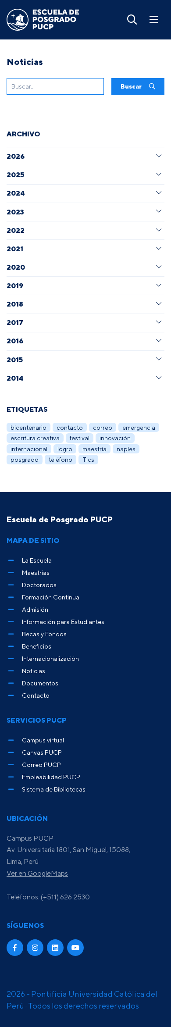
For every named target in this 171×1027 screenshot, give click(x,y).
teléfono (60, 459)
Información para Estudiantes (63, 621)
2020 (16, 267)
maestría (94, 449)
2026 (16, 156)
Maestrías (36, 572)
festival (79, 438)
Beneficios (36, 646)
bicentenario (28, 427)
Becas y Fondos (44, 634)
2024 (16, 193)
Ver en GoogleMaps (37, 873)
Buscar (132, 86)
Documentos (40, 683)
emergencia (138, 427)
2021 (15, 248)
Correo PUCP (41, 764)
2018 (15, 304)
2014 (15, 378)
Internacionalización (50, 658)
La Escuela (37, 560)
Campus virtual (43, 740)
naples (126, 449)
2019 (15, 285)
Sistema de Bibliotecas (54, 789)
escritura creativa (35, 438)
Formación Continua (50, 597)
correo (102, 427)
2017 (15, 322)
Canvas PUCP (42, 752)
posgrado (25, 459)
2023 (15, 211)
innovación (115, 438)
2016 (15, 340)
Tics (88, 459)
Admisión (35, 609)
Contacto (36, 695)
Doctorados (39, 584)
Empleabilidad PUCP (51, 777)
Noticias (33, 670)
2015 (15, 359)
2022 (16, 230)
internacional (29, 449)
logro (64, 449)
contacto (70, 427)
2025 (15, 174)
